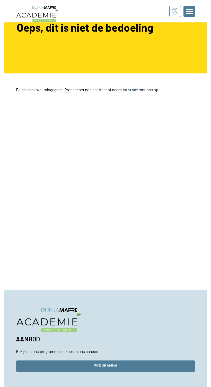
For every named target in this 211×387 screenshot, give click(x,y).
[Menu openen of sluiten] (189, 11)
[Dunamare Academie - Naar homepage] (44, 11)
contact (130, 89)
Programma (105, 365)
